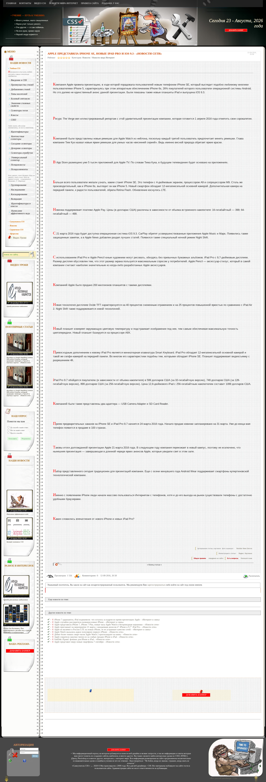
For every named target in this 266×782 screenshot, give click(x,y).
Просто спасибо (16, 433)
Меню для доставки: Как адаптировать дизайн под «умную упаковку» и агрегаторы (17, 630)
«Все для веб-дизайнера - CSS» (223, 778)
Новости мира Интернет (103, 58)
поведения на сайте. (216, 558)
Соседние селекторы (21, 143)
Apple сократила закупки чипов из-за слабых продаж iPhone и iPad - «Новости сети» (93, 637)
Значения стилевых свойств (20, 104)
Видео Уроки (19, 237)
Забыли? (30, 761)
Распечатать (254, 576)
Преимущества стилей (22, 84)
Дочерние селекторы (21, 148)
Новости (86, 58)
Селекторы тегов (19, 110)
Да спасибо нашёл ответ (19, 427)
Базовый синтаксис (20, 98)
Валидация (16, 199)
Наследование (18, 189)
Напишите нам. (246, 558)
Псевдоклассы (18, 164)
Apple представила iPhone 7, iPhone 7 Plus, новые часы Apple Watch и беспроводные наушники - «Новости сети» (106, 624)
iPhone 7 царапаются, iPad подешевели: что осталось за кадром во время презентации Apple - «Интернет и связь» (107, 620)
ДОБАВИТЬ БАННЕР (236, 30)
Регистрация (17, 761)
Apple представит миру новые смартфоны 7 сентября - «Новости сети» (87, 642)
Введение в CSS (19, 80)
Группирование (19, 185)
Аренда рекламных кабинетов (17, 306)
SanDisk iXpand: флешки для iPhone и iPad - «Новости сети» (82, 639)
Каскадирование (19, 194)
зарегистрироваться (156, 585)
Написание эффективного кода (20, 212)
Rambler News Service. (244, 549)
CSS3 (13, 119)
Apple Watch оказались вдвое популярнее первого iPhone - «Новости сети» (89, 632)
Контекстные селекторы (17, 137)
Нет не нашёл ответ (17, 430)
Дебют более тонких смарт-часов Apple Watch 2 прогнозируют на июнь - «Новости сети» (95, 634)
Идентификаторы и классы (20, 204)
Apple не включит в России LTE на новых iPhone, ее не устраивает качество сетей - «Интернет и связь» (102, 629)
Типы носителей (19, 94)
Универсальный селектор (18, 158)
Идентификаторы (20, 131)
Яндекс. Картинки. (245, 553)
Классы (15, 115)
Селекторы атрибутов (22, 153)
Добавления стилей (20, 89)
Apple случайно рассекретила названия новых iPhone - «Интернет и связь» (89, 622)
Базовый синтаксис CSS (15, 542)
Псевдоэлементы (19, 169)
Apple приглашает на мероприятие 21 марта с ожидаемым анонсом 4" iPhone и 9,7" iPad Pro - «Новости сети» (105, 627)
